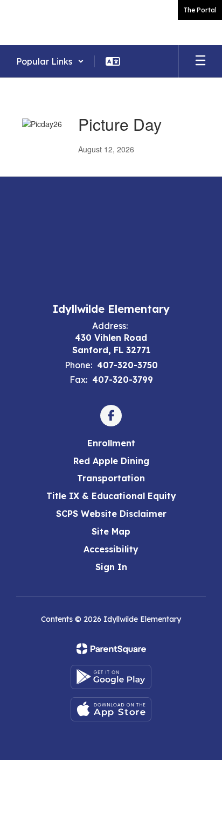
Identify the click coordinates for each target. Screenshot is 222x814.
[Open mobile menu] (200, 61)
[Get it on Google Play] (111, 677)
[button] (50, 61)
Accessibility (111, 549)
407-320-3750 (127, 365)
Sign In (111, 567)
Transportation (111, 478)
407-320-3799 (122, 379)
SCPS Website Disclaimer (111, 513)
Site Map (111, 531)
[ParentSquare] (111, 649)
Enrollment (111, 443)
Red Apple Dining (111, 460)
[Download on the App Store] (111, 709)
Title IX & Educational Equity (111, 495)
